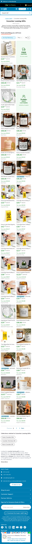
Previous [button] (9, 428)
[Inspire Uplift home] (5, 9)
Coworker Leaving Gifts (20, 18)
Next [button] (22, 428)
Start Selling (22, 9)
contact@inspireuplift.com (8, 477)
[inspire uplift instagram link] (10, 527)
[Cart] (30, 9)
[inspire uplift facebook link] (2, 527)
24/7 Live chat (6, 472)
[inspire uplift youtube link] (17, 527)
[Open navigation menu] (2, 9)
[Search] (30, 13)
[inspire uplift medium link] (13, 527)
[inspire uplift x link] (6, 527)
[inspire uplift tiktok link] (25, 527)
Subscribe (26, 507)
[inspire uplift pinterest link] (21, 527)
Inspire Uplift (8, 18)
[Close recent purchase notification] (29, 535)
